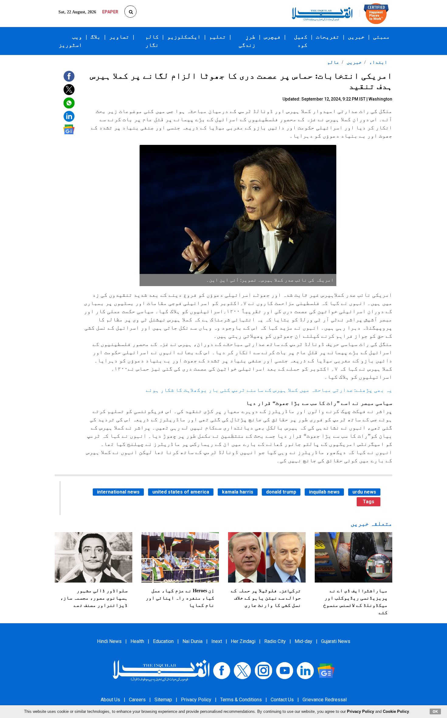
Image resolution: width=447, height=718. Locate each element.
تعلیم (217, 37)
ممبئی (381, 37)
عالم (333, 62)
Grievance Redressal (325, 700)
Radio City (275, 641)
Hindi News (109, 641)
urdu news (364, 492)
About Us (110, 700)
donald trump (281, 492)
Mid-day (303, 641)
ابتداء (377, 62)
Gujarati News (335, 641)
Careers (137, 700)
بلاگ (96, 37)
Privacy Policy (196, 700)
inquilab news (324, 492)
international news (118, 492)
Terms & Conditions (241, 700)
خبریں (356, 37)
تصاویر (119, 37)
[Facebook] (221, 670)
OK (435, 711)
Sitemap (163, 700)
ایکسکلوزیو (184, 37)
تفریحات (327, 37)
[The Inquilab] (161, 670)
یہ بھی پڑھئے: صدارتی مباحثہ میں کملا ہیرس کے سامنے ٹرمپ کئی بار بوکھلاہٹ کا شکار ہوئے (269, 390)
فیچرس (272, 37)
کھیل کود (300, 41)
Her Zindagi (243, 641)
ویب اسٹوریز (70, 41)
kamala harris (237, 492)
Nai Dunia (192, 641)
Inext (216, 641)
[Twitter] (242, 670)
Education (163, 641)
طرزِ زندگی (247, 41)
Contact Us (282, 700)
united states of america (180, 492)
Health (137, 641)
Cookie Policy (396, 711)
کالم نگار (152, 41)
